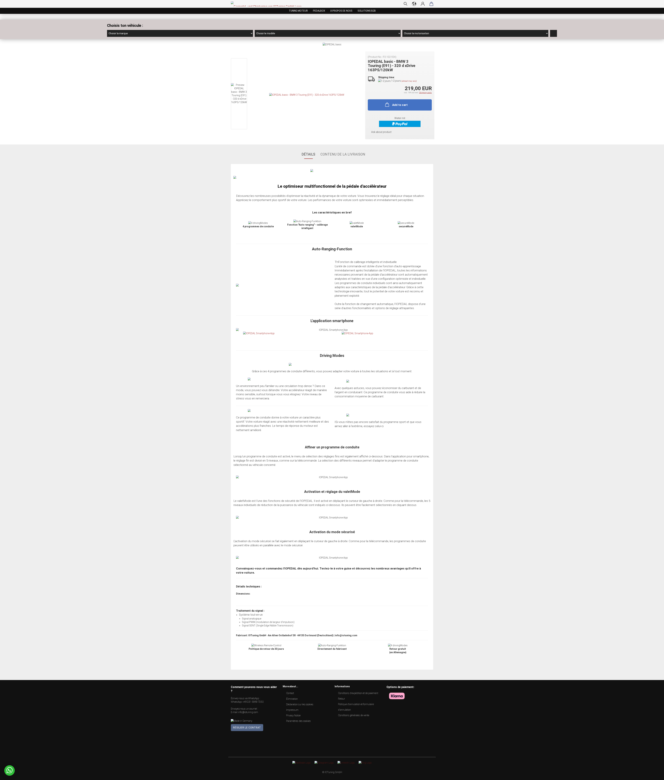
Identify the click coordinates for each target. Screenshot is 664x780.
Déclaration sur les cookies (299, 704)
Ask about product (381, 132)
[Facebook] (301, 762)
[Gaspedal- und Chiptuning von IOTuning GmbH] (267, 4)
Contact (290, 693)
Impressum (292, 710)
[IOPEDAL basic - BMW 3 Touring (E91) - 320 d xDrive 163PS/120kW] (306, 94)
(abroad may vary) (409, 81)
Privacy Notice (293, 715)
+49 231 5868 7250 (253, 701)
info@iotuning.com (248, 712)
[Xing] (365, 762)
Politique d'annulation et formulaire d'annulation (356, 707)
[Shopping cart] (431, 4)
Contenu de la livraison (342, 154)
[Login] (422, 4)
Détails (308, 154)
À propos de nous (341, 10)
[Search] (405, 4)
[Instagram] (324, 762)
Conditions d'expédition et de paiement (358, 693)
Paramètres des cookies (298, 721)
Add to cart (400, 105)
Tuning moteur (298, 10)
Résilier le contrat (247, 727)
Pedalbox (319, 10)
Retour (341, 698)
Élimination (292, 698)
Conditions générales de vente (353, 715)
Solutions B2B (367, 10)
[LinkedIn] (346, 762)
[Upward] (654, 775)
